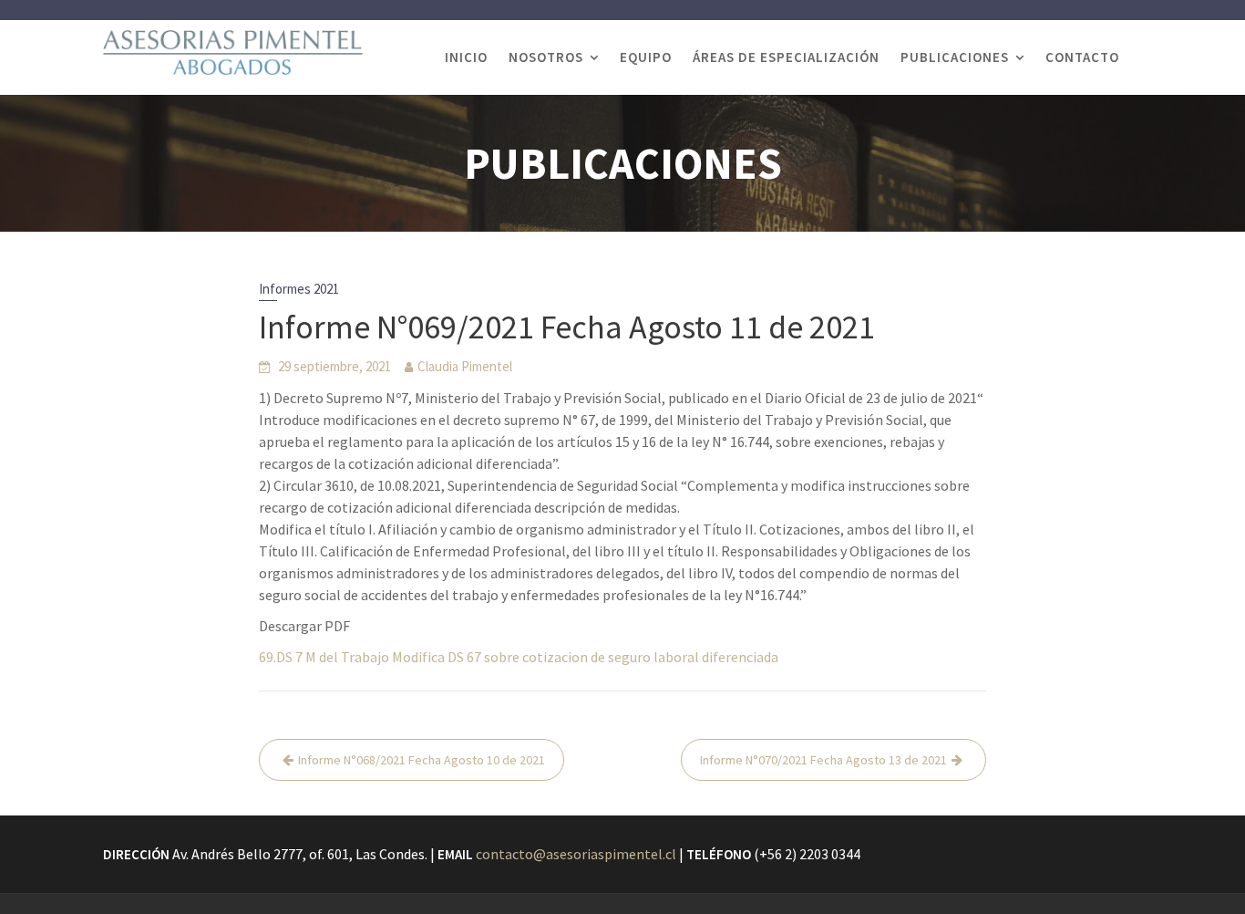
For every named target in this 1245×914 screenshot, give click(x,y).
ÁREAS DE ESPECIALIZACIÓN (786, 57)
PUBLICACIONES (954, 57)
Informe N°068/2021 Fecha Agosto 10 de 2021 (421, 760)
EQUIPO (646, 57)
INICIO (466, 57)
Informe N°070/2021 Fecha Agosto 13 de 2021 (823, 760)
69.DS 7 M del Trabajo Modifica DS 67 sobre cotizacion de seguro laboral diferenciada (518, 657)
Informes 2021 (299, 288)
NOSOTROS (546, 57)
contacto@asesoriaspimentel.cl (576, 854)
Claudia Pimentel (464, 366)
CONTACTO (1082, 57)
